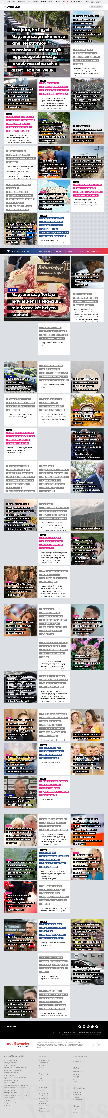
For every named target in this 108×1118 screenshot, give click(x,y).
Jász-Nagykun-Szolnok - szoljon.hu (16, 1085)
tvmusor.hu (77, 1061)
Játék (87, 2)
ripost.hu (76, 1074)
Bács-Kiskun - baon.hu (11, 1060)
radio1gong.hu (78, 1110)
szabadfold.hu (43, 1063)
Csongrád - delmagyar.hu (12, 1070)
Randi (70, 2)
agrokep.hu (42, 1080)
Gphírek (58, 2)
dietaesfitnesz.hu (44, 1111)
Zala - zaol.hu (8, 1105)
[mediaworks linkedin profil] (99, 1045)
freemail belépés (96, 7)
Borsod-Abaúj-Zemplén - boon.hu (15, 1067)
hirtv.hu (41, 1065)
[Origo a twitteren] (84, 1026)
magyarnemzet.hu (45, 1060)
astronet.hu (42, 1091)
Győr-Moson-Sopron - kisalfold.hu (15, 1078)
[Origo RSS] (96, 1026)
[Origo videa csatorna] (92, 1026)
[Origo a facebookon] (79, 1026)
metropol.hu (77, 1077)
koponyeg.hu (77, 1094)
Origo (8, 2)
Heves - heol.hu (9, 1083)
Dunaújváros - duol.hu (11, 1073)
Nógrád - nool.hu (10, 1090)
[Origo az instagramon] (88, 1026)
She (64, 2)
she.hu (75, 1082)
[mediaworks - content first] (18, 1044)
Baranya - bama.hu (10, 1063)
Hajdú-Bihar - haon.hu (11, 1080)
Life (13, 2)
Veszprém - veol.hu (10, 1103)
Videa (28, 2)
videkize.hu (77, 1059)
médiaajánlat (97, 1032)
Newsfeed (35, 2)
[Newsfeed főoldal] (12, 1026)
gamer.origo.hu (44, 1098)
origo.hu (41, 1067)
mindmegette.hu (44, 1106)
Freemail (43, 2)
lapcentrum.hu (78, 1099)
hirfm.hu (76, 1112)
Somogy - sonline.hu (11, 1092)
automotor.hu (43, 1093)
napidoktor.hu (43, 1103)
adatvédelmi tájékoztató (54, 1032)
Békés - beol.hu (9, 1065)
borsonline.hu (77, 1071)
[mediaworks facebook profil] (94, 1045)
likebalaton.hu (43, 1101)
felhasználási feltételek (69, 1032)
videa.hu (76, 1097)
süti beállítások (81, 1032)
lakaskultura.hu (44, 1096)
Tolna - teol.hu (9, 1098)
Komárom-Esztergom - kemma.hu (15, 1088)
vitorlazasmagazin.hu (80, 1056)
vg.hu (41, 1078)
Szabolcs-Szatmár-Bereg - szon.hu (16, 1095)
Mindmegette (21, 2)
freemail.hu (77, 1092)
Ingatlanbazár (78, 2)
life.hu (75, 1079)
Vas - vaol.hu (8, 1100)
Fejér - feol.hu (9, 1075)
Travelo (50, 2)
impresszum (89, 1032)
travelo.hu (42, 1108)
